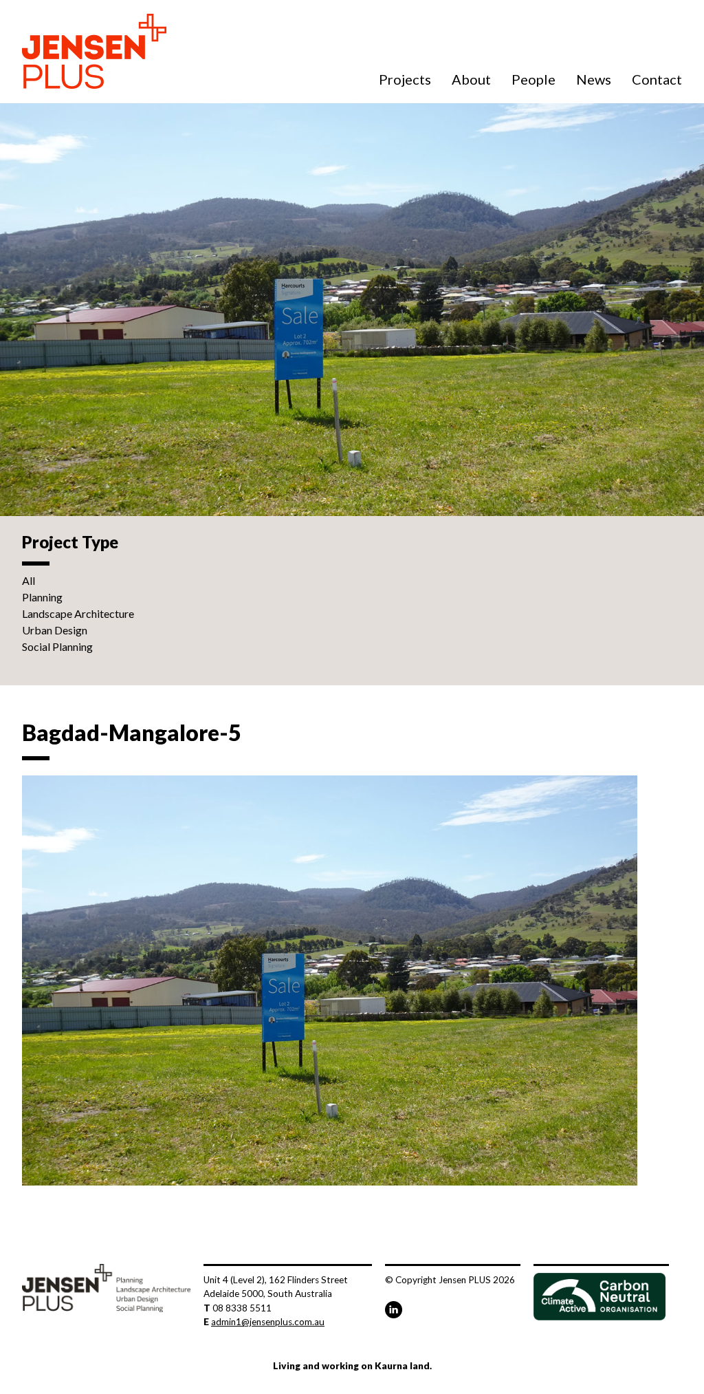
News (593, 79)
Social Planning (57, 646)
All (28, 580)
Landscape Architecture (78, 613)
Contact (657, 79)
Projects (405, 79)
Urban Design (54, 629)
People (534, 79)
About (471, 79)
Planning (42, 596)
